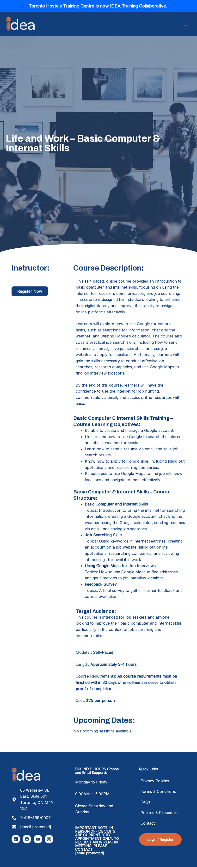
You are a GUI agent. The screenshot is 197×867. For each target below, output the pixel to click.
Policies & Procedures (160, 812)
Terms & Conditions (158, 791)
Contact (148, 823)
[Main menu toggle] (186, 24)
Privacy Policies (155, 780)
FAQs (145, 802)
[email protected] (89, 853)
